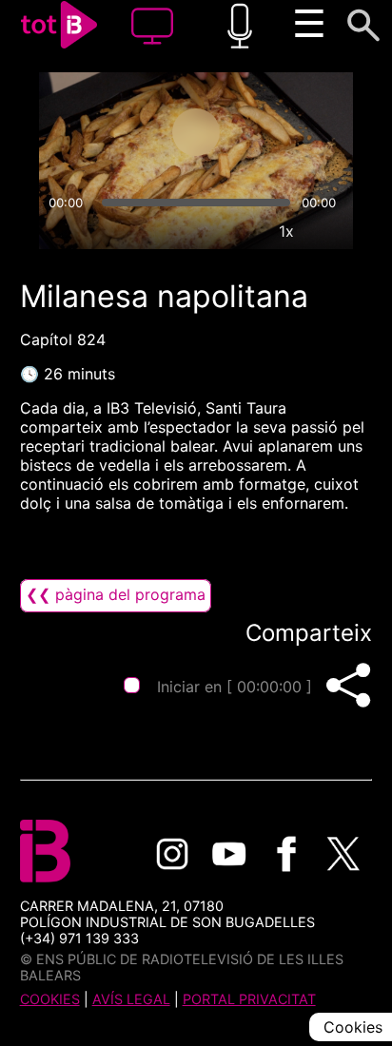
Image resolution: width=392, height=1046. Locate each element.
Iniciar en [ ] (234, 686)
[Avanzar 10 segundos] (271, 132)
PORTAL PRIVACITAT (249, 999)
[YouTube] (229, 854)
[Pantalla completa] (330, 231)
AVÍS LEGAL (131, 999)
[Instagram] (172, 854)
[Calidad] (242, 231)
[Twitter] (343, 854)
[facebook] (286, 854)
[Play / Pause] (196, 132)
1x (286, 231)
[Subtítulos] (199, 231)
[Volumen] (62, 231)
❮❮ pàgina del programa (116, 594)
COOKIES (50, 999)
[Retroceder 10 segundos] (121, 132)
